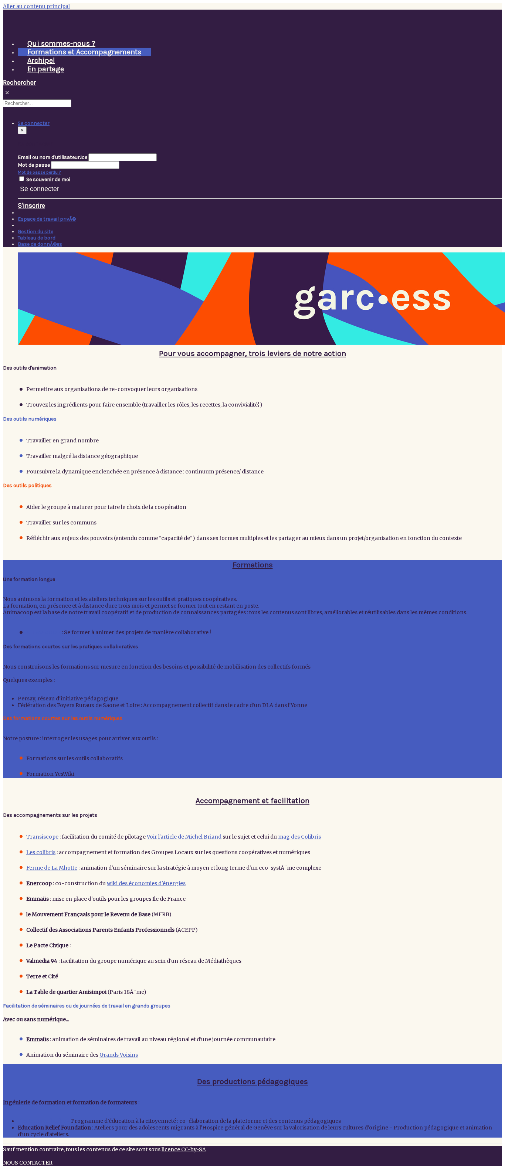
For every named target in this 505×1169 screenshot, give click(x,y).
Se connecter (39, 189)
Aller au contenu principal (36, 6)
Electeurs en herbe (42, 1121)
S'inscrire (31, 205)
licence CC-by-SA (184, 1149)
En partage (45, 69)
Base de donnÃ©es (40, 244)
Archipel (41, 60)
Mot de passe (34, 165)
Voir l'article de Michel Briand (184, 836)
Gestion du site (35, 231)
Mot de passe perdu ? (39, 172)
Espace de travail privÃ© (47, 219)
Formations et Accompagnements (84, 52)
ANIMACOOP (43, 632)
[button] (34, 123)
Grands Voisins (118, 1054)
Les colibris (40, 852)
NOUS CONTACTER (27, 1162)
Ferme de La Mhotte (51, 867)
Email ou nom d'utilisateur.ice (52, 157)
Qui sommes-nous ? (61, 43)
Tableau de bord (36, 238)
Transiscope (42, 836)
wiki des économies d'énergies (146, 883)
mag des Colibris (299, 836)
